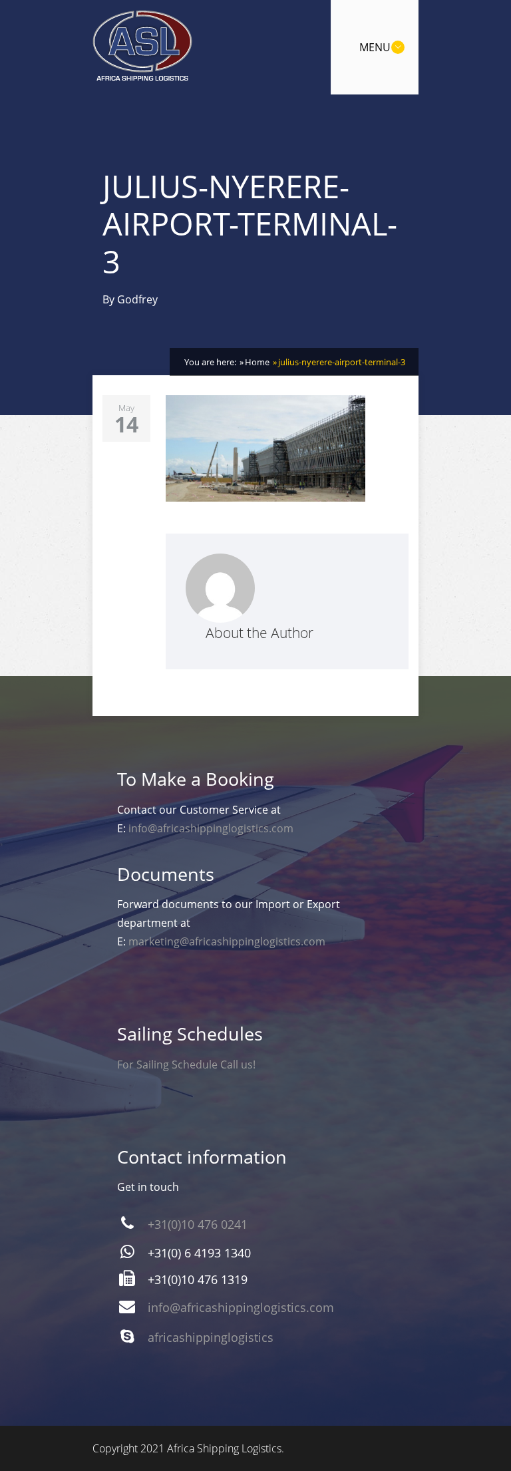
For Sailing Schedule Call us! (186, 1064)
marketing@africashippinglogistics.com (226, 941)
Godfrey (137, 299)
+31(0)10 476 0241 (198, 1224)
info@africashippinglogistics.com (210, 828)
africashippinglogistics (210, 1337)
